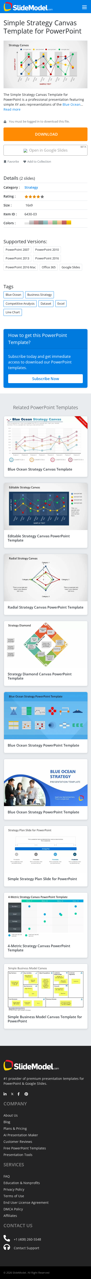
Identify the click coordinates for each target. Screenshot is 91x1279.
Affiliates (10, 1215)
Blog (7, 1122)
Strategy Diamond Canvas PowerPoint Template (40, 676)
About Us (11, 1115)
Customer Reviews (18, 1141)
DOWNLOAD (46, 134)
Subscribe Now (45, 378)
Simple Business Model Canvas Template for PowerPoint (45, 1018)
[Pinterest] (26, 1094)
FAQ (7, 1176)
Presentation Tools (18, 1154)
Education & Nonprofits (22, 1183)
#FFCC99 (59, 223)
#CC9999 (36, 223)
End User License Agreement (26, 1202)
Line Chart (13, 312)
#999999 (40, 223)
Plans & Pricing (15, 1128)
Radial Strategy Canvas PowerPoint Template (46, 607)
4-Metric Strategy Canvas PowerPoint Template (39, 947)
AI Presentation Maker (21, 1135)
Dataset (46, 303)
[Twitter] (12, 1094)
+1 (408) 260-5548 (27, 1239)
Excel (60, 303)
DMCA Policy (13, 1209)
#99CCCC (45, 223)
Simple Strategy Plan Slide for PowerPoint (42, 878)
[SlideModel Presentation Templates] (28, 6)
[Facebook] (19, 1094)
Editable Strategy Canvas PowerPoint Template (39, 538)
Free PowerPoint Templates (25, 1148)
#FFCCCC (50, 223)
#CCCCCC (31, 223)
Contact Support (26, 1248)
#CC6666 (64, 223)
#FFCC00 (68, 223)
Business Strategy (39, 294)
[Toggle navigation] (79, 6)
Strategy (31, 187)
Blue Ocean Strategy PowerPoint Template (43, 745)
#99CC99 (54, 223)
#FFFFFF (26, 223)
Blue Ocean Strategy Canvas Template (40, 469)
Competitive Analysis (20, 303)
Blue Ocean (13, 294)
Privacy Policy (14, 1189)
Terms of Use (14, 1196)
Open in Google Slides (56, 149)
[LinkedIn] (5, 1094)
